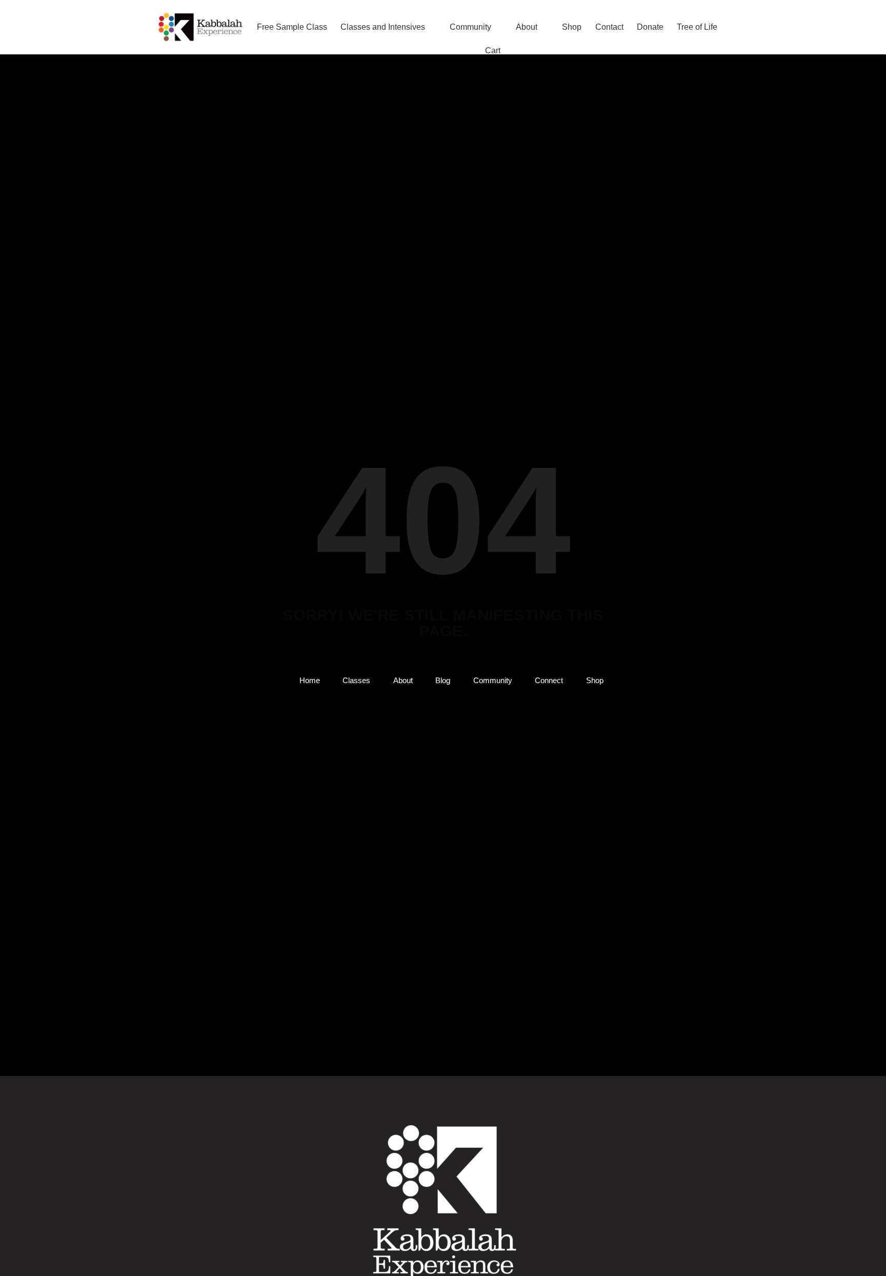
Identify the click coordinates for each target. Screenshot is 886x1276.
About (526, 27)
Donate (650, 27)
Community (470, 27)
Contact (609, 27)
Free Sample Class (292, 27)
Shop (571, 27)
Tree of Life (697, 27)
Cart (492, 50)
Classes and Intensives (382, 27)
